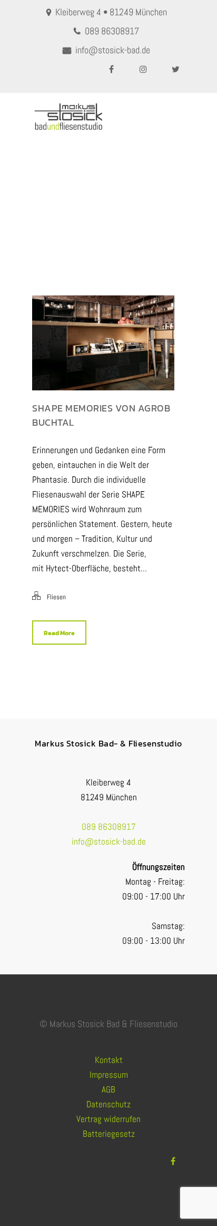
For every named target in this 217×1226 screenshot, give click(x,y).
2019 (105, 217)
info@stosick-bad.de (112, 50)
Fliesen (56, 596)
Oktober (131, 217)
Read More (59, 633)
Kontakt (109, 1060)
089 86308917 (112, 31)
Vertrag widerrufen (108, 1119)
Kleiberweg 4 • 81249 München (111, 12)
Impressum (109, 1074)
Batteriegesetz (109, 1133)
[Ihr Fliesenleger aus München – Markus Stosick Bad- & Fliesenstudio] (68, 116)
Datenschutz (108, 1104)
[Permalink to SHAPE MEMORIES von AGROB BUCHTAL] (103, 387)
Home (82, 217)
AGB (108, 1089)
